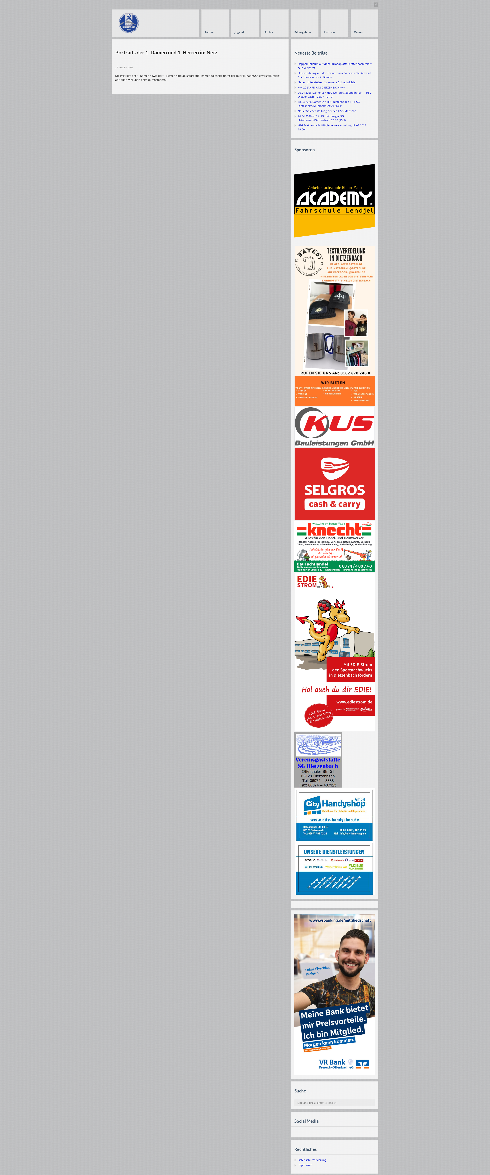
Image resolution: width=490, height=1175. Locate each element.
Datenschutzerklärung (312, 1160)
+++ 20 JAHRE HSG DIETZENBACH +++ (321, 87)
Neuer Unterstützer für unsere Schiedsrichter (327, 82)
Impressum (305, 1165)
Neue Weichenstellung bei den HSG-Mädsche (327, 111)
